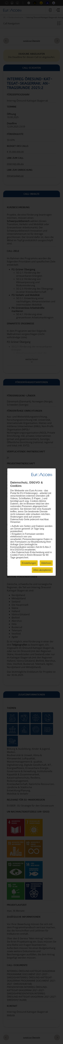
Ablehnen (46, 563)
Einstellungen (29, 563)
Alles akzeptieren (42, 570)
